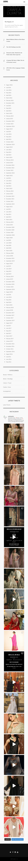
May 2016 (8, 362)
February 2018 (10, 307)
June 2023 (8, 149)
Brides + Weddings (8, 378)
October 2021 (9, 201)
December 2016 (10, 343)
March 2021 (9, 219)
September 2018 (10, 289)
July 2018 (8, 294)
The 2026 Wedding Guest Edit (13, 47)
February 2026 (10, 100)
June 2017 (8, 328)
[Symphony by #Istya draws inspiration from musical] (14, 744)
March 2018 (9, 305)
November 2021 (10, 198)
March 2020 (9, 250)
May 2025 (8, 108)
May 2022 (8, 183)
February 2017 (10, 338)
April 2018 (8, 302)
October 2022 (9, 170)
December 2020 (10, 227)
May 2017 (8, 330)
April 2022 (8, 186)
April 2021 (8, 217)
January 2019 (9, 279)
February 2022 (10, 191)
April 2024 (8, 139)
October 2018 (9, 286)
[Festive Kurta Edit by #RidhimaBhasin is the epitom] (14, 827)
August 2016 (9, 354)
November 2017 (10, 315)
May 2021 (8, 214)
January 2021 (9, 224)
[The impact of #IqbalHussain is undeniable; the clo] (14, 682)
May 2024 (8, 136)
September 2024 (10, 126)
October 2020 (9, 232)
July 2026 (8, 87)
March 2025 (9, 113)
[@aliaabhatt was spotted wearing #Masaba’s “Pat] (14, 641)
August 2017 (9, 323)
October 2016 (9, 349)
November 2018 (10, 284)
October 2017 (9, 318)
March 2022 (9, 188)
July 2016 (8, 356)
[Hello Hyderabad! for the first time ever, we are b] (14, 434)
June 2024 (8, 134)
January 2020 (9, 255)
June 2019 (8, 268)
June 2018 (8, 297)
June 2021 (8, 211)
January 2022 (9, 193)
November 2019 (10, 258)
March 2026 (9, 98)
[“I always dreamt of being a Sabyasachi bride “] (14, 620)
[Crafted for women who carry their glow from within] (14, 765)
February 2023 (10, 160)
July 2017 (8, 325)
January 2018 (9, 310)
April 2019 (8, 274)
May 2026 (8, 92)
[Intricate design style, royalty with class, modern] (14, 475)
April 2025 (8, 110)
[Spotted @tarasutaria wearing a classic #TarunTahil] (14, 723)
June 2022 (8, 180)
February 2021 (10, 222)
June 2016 (8, 359)
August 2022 (9, 175)
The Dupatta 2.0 (9, 21)
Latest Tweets (14, 401)
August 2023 (9, 147)
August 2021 (9, 206)
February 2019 (10, 276)
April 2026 (8, 95)
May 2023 (8, 152)
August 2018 (9, 292)
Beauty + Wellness (7, 374)
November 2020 (10, 230)
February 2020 (10, 253)
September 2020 (10, 235)
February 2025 (10, 116)
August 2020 (9, 237)
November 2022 (10, 167)
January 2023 (9, 162)
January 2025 (9, 118)
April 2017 (8, 333)
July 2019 (8, 266)
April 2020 (8, 248)
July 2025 (8, 105)
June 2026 (8, 90)
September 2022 (10, 173)
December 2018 (10, 281)
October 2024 (9, 123)
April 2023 (8, 154)
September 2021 (10, 204)
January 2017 (9, 341)
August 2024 (9, 129)
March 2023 (9, 157)
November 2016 (10, 346)
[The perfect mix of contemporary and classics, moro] (14, 806)
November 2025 (10, 103)
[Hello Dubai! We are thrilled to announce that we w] (14, 454)
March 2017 (9, 336)
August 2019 (9, 263)
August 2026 (9, 85)
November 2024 (10, 121)
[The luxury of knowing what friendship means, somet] (14, 786)
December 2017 (10, 312)
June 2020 (8, 242)
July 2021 (8, 209)
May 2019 (8, 271)
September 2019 (10, 261)
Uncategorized (7, 391)
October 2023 (9, 142)
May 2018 (8, 299)
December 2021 (10, 196)
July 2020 (8, 240)
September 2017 (10, 320)
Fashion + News (7, 387)
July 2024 (8, 131)
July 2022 (8, 178)
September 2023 (10, 144)
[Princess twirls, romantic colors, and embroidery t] (14, 496)
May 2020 (8, 245)
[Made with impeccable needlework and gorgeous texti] (14, 703)
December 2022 (10, 165)
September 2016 (10, 351)
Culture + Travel (7, 383)
